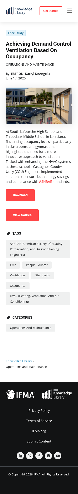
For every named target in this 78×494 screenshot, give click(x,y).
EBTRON (17, 74)
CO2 (13, 265)
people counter (37, 265)
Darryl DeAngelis (37, 74)
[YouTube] (57, 455)
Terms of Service (39, 421)
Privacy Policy (39, 410)
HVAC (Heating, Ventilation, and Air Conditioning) (34, 298)
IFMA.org (39, 431)
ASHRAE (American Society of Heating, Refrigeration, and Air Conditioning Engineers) (36, 249)
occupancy (17, 286)
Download (20, 195)
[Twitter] (29, 455)
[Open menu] (69, 10)
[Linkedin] (20, 455)
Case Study (16, 33)
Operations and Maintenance (30, 64)
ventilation (17, 275)
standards (42, 275)
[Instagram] (48, 455)
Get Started (50, 11)
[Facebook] (39, 455)
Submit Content (39, 441)
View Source (22, 215)
